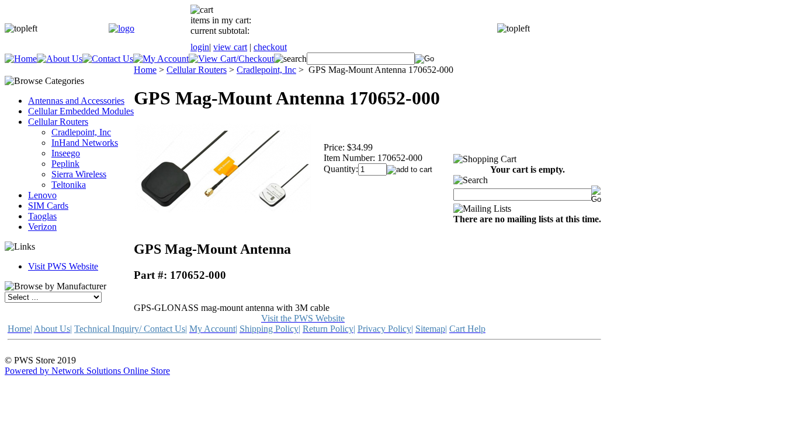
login (199, 47)
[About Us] (59, 59)
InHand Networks (84, 143)
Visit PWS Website (63, 266)
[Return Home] (121, 28)
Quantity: (341, 169)
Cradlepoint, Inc (81, 132)
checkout (270, 47)
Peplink (65, 164)
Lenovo (42, 195)
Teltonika (68, 185)
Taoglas (42, 216)
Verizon (42, 227)
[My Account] (161, 59)
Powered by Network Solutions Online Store (87, 371)
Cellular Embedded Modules (81, 111)
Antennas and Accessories (76, 101)
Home (145, 70)
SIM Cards (48, 206)
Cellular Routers (58, 122)
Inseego (65, 153)
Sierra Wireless (78, 174)
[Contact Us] (107, 59)
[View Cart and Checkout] (231, 59)
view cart (230, 47)
